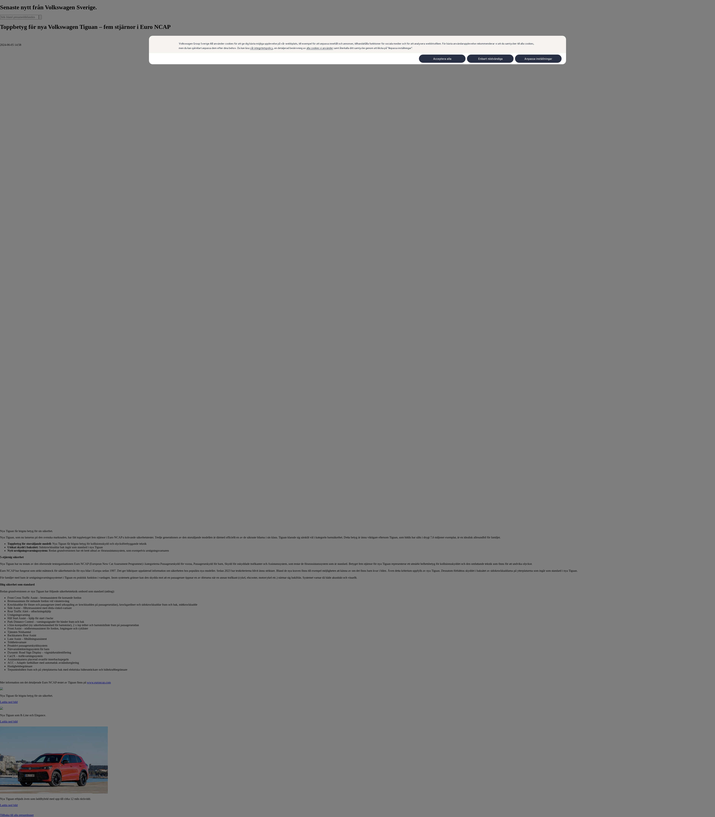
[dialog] (357, 408)
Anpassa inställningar (538, 59)
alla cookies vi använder (319, 48)
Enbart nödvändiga (490, 59)
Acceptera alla (442, 59)
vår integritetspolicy (261, 48)
